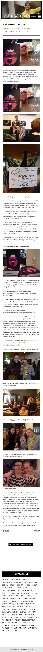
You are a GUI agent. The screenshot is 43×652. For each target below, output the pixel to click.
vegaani (15, 625)
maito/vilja (30, 604)
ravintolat (32, 612)
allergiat (5, 580)
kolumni (35, 593)
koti (22, 596)
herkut (13, 585)
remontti (5, 614)
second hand (29, 614)
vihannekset (24, 625)
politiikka (32, 609)
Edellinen (6, 531)
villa (32, 625)
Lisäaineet (5, 601)
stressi (22, 617)
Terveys (17, 620)
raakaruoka (6, 612)
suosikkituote (32, 617)
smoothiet (14, 617)
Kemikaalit (21, 590)
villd (37, 625)
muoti (28, 606)
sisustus (5, 617)
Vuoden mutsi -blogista (32, 341)
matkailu (12, 606)
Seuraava (37, 531)
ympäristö (5, 631)
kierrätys (5, 593)
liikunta (33, 598)
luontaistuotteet (9, 604)
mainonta (20, 604)
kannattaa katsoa (14, 588)
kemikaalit (30, 590)
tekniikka (9, 620)
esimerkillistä (7, 582)
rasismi (15, 612)
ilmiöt (34, 585)
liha (19, 598)
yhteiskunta (32, 628)
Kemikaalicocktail (8, 590)
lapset (13, 598)
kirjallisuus (15, 593)
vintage (14, 628)
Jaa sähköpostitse (27, 544)
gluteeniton (31, 582)
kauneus (26, 588)
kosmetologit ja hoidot (10, 596)
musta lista (6, 609)
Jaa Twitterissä (15, 544)
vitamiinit (22, 628)
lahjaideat (6, 598)
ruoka (21, 614)
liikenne (25, 598)
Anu (12, 454)
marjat (4, 606)
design (25, 580)
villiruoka (6, 628)
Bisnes (18, 580)
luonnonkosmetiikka (25, 601)
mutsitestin (19, 222)
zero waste (15, 631)
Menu (34, 16)
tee (3, 620)
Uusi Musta (18, 622)
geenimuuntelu (19, 582)
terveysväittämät (28, 620)
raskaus (23, 612)
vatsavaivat (6, 625)
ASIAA (13, 580)
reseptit (14, 614)
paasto (15, 609)
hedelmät (5, 585)
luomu (13, 601)
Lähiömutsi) (35, 383)
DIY (30, 580)
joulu (4, 588)
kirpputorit (25, 593)
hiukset (20, 585)
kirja (10, 77)
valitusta (28, 622)
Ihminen (27, 585)
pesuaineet (23, 609)
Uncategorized (7, 622)
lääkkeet (29, 596)
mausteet (20, 606)
